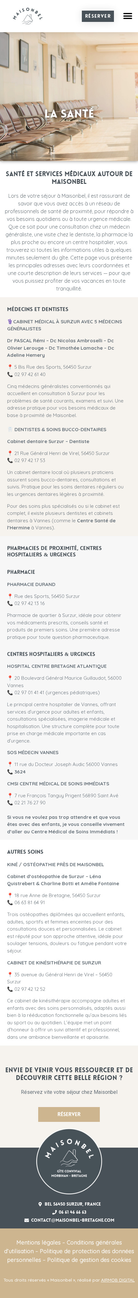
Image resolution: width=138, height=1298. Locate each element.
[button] (127, 16)
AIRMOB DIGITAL (118, 1280)
